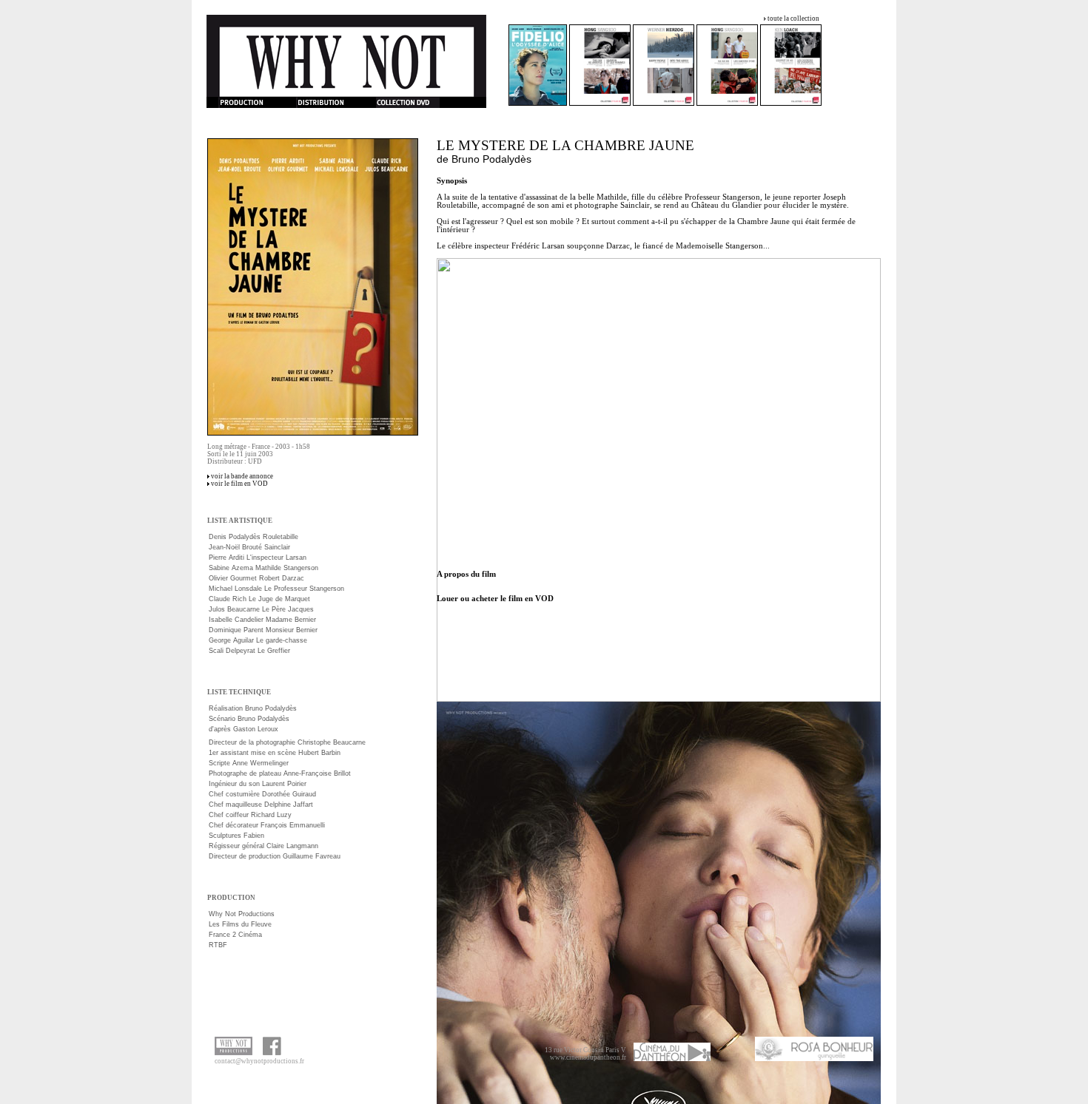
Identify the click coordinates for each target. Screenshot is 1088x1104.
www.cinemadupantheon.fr (588, 1057)
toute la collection (793, 18)
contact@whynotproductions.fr (259, 1061)
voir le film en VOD (239, 483)
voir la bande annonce (242, 476)
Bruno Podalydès (491, 159)
